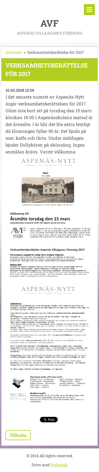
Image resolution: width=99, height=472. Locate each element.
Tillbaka (18, 435)
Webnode (59, 464)
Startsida (14, 52)
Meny (89, 9)
